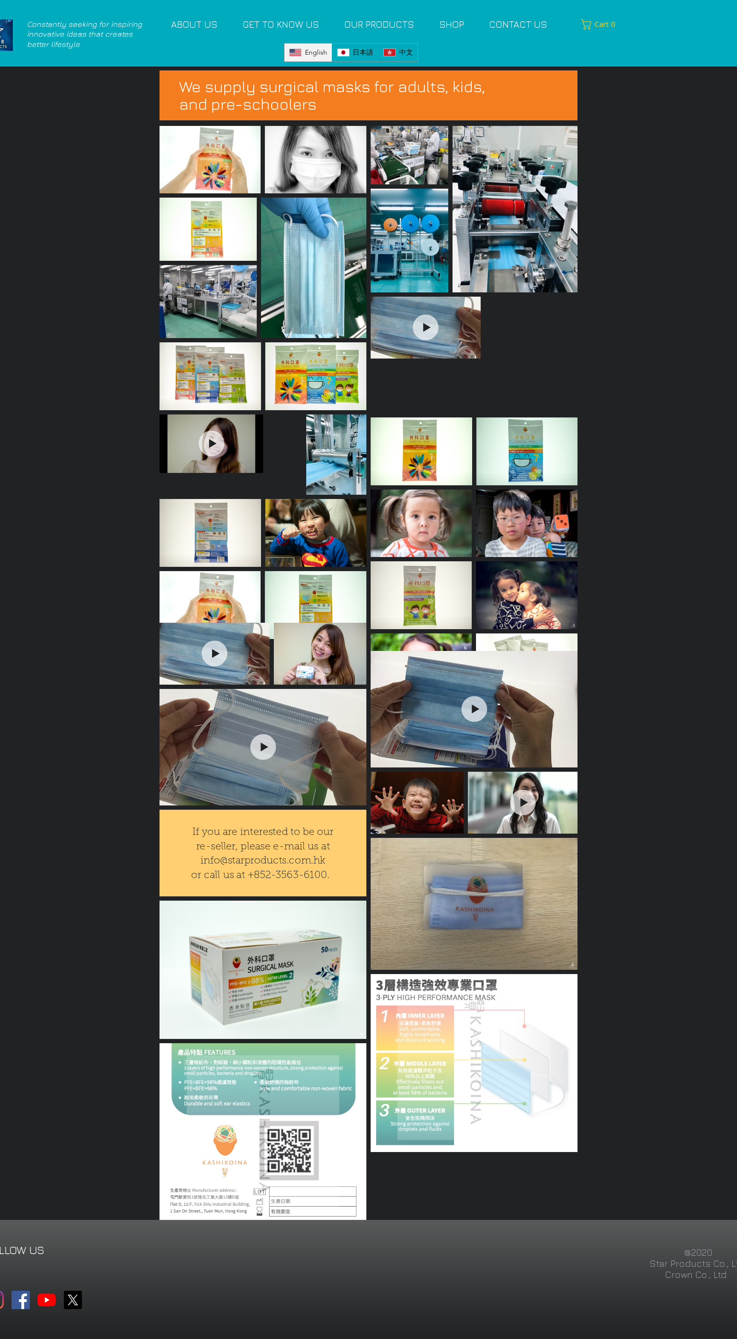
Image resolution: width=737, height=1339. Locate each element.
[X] (73, 1300)
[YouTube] (47, 1300)
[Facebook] (21, 1300)
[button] (600, 24)
